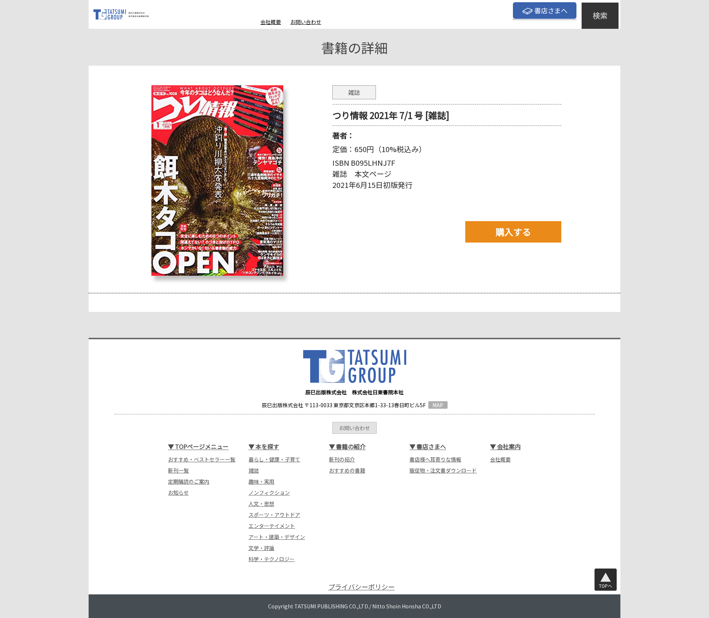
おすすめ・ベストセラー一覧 (201, 459)
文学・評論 (261, 548)
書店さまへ (551, 10)
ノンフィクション (269, 492)
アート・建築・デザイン (277, 536)
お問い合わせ (305, 22)
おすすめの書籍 (347, 470)
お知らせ (178, 492)
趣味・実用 (261, 481)
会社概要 (270, 22)
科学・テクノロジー (272, 559)
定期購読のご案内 (188, 481)
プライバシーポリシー (361, 587)
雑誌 (254, 470)
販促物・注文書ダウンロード (443, 470)
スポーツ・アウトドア (274, 514)
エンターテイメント (272, 525)
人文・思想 (261, 503)
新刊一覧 (178, 470)
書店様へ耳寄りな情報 (435, 459)
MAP (437, 405)
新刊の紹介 (342, 459)
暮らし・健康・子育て (274, 459)
